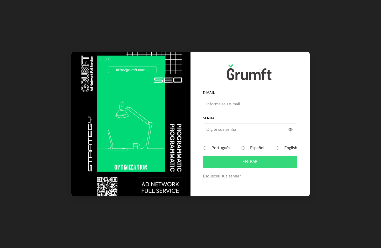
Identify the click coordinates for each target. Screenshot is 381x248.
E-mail (209, 92)
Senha (209, 118)
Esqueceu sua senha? (222, 176)
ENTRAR (250, 162)
